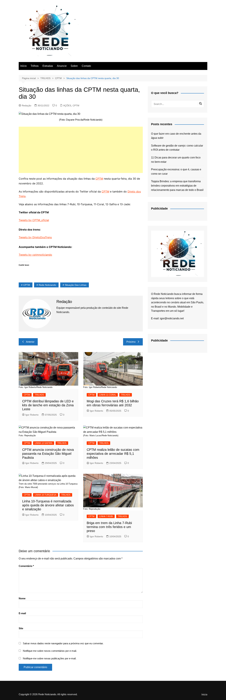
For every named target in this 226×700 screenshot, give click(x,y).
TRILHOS (39, 395)
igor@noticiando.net (172, 318)
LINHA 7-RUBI (106, 516)
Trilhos (35, 65)
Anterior (30, 341)
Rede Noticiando (47, 285)
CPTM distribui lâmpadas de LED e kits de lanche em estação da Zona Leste (48, 405)
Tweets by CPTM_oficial (34, 220)
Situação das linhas (75, 285)
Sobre (74, 65)
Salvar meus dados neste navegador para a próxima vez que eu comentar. (63, 643)
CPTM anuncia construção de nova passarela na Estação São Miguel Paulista (48, 453)
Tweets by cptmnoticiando (35, 254)
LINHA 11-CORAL (107, 395)
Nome (22, 598)
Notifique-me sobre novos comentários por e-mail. (50, 650)
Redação (26, 105)
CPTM (76, 105)
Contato (86, 65)
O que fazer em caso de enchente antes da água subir (176, 135)
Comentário (26, 566)
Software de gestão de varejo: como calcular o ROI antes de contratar (177, 147)
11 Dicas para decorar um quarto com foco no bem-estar (176, 159)
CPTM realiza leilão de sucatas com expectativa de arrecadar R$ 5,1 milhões (113, 453)
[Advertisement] (81, 150)
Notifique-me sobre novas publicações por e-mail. (49, 658)
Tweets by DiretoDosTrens (35, 237)
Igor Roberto (32, 414)
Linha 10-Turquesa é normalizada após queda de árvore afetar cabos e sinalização (48, 505)
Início (23, 65)
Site (21, 628)
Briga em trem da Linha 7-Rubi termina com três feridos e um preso (109, 527)
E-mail (22, 613)
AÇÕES (67, 105)
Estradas (48, 65)
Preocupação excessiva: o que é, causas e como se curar (176, 171)
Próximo (131, 341)
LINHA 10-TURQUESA (45, 495)
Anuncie (62, 65)
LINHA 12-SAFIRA (43, 443)
